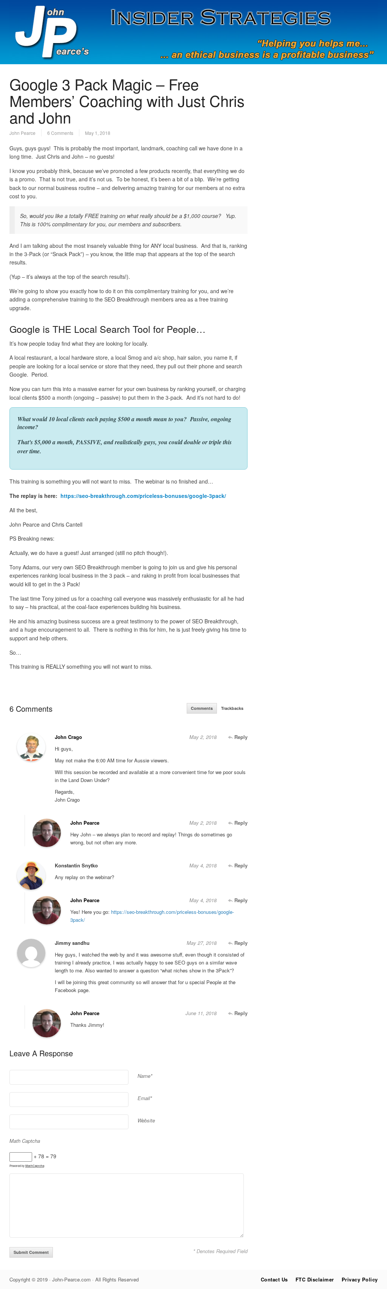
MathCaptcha (34, 1166)
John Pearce (22, 133)
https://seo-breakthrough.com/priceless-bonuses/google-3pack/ (143, 495)
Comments (202, 708)
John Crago (68, 736)
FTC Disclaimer (315, 1279)
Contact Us (274, 1279)
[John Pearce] (193, 62)
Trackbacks (232, 708)
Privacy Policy (360, 1279)
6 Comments (60, 133)
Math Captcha (24, 1140)
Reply (240, 736)
